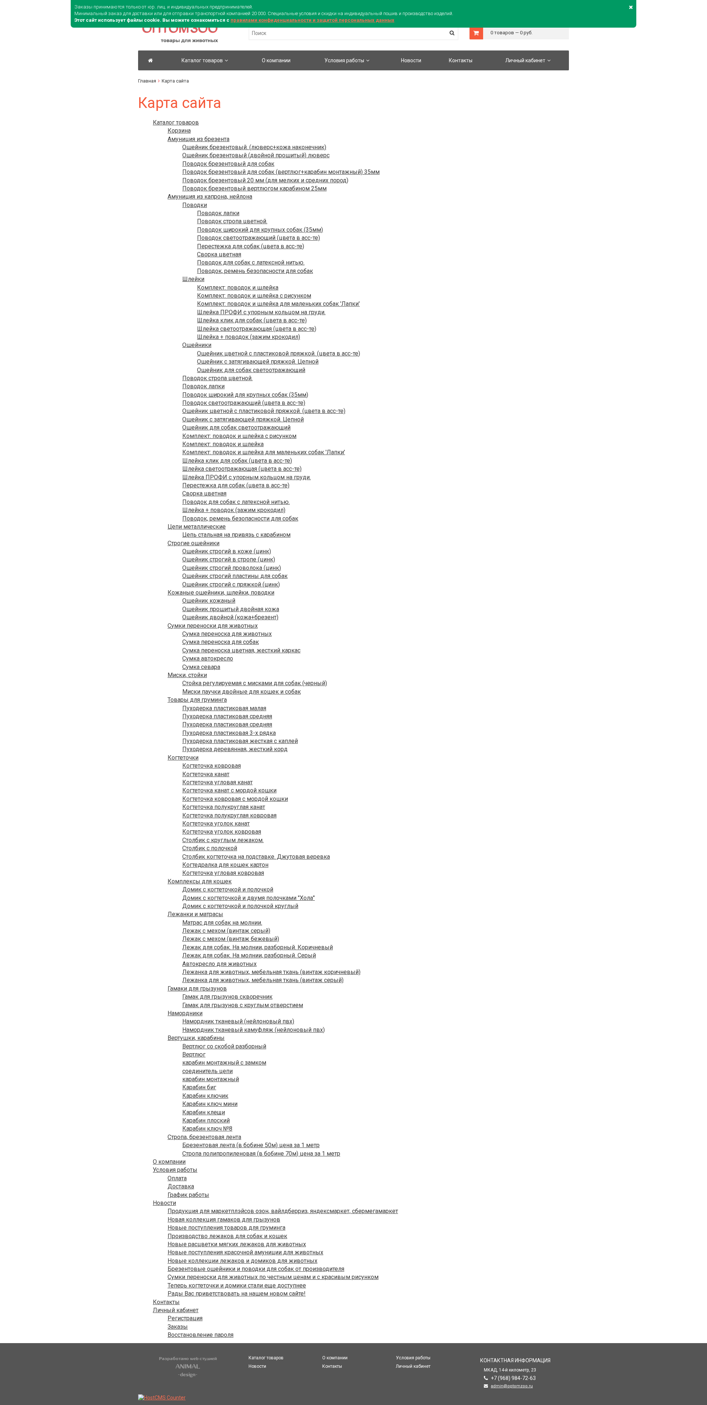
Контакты (460, 60)
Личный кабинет (525, 60)
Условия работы (344, 60)
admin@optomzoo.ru (512, 1386)
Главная (147, 81)
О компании (276, 60)
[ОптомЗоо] (150, 60)
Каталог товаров (202, 60)
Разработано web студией (188, 1358)
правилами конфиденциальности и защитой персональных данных (312, 20)
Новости (411, 60)
